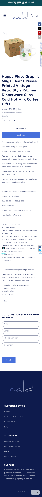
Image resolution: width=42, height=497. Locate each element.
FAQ (6, 427)
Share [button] (6, 301)
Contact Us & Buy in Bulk (13, 417)
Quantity (5, 116)
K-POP (6, 451)
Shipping (4, 112)
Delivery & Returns (11, 422)
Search (7, 412)
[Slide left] (16, 71)
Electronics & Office (11, 441)
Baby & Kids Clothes (12, 446)
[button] (4, 15)
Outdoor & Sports (10, 456)
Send (8, 360)
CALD (24, 491)
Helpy (40, 252)
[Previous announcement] (4, 3)
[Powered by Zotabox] (39, 37)
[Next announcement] (38, 3)
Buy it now (21, 135)
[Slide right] (25, 71)
